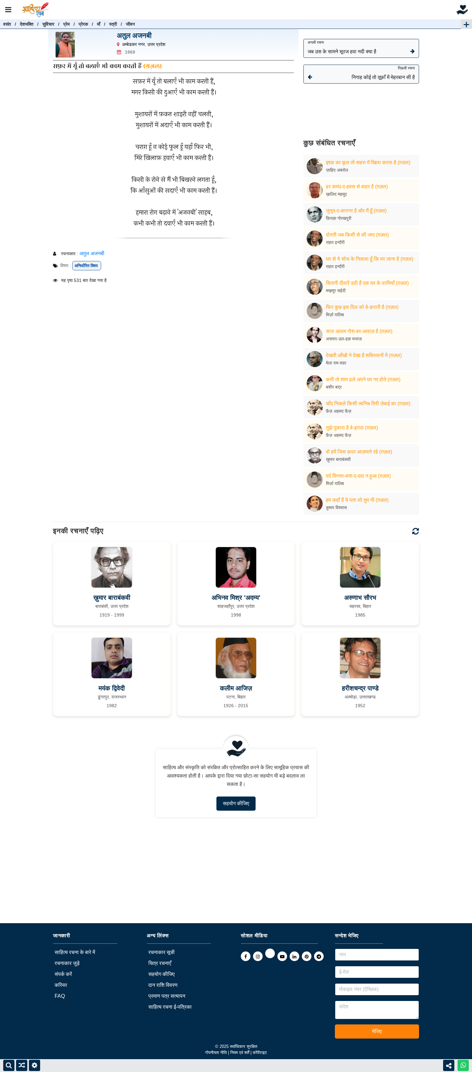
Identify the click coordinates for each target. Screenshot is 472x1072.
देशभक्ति (26, 24)
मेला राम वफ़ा (336, 362)
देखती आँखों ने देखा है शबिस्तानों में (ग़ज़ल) (364, 355)
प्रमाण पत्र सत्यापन (166, 996)
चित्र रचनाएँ (159, 963)
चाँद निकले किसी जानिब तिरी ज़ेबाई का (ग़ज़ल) (368, 403)
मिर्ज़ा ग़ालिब (335, 314)
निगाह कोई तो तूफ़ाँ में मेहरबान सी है (383, 73)
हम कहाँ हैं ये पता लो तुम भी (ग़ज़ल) (357, 500)
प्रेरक (83, 24)
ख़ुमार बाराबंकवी (338, 459)
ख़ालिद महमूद (336, 194)
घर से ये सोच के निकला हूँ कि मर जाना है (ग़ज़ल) (369, 259)
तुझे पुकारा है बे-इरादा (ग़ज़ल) (352, 427)
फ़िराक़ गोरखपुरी (338, 218)
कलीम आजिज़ (236, 688)
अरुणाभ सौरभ (360, 597)
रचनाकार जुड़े (67, 963)
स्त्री (113, 24)
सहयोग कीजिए (236, 803)
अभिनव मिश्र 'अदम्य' (236, 597)
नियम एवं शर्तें (240, 1052)
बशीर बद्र (334, 387)
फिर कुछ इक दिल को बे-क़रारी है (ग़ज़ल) (362, 307)
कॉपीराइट (260, 1052)
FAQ (60, 996)
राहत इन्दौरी (335, 242)
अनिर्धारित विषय (86, 265)
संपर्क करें (63, 974)
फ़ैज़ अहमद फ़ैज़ (338, 411)
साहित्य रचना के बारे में (75, 952)
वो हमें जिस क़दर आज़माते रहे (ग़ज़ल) (359, 452)
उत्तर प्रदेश (156, 44)
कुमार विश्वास (336, 507)
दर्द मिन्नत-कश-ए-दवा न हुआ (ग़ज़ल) (358, 476)
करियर (61, 985)
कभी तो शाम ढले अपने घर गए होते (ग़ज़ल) (363, 379)
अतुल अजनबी (134, 36)
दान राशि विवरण (163, 985)
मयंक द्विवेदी (112, 688)
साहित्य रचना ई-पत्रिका (170, 1007)
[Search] (8, 1065)
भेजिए (377, 1031)
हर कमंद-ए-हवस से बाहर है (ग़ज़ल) (357, 186)
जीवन (130, 24)
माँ (98, 24)
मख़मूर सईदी (335, 290)
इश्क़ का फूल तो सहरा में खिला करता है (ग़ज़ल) (368, 162)
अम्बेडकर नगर (133, 44)
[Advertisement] (361, 107)
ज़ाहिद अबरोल (337, 170)
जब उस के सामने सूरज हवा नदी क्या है (342, 47)
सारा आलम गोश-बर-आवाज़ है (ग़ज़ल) (359, 331)
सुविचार (48, 24)
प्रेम (66, 24)
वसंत (7, 24)
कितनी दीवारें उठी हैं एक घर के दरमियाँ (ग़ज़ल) (367, 283)
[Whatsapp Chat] (463, 1065)
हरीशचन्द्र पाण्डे (360, 688)
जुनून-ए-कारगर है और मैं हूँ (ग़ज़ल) (356, 210)
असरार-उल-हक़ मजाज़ (344, 338)
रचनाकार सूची (161, 952)
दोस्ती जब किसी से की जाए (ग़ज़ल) (357, 235)
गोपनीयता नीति (216, 1052)
